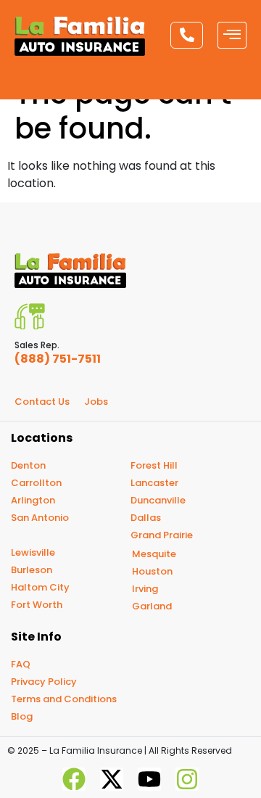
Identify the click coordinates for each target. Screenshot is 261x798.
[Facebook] (74, 779)
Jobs (96, 401)
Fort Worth (36, 605)
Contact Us (42, 401)
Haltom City (40, 587)
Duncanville (158, 500)
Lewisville (33, 552)
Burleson (31, 570)
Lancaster (154, 483)
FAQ (20, 664)
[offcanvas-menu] (232, 35)
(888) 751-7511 (57, 358)
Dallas (145, 518)
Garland (152, 606)
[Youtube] (149, 779)
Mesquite (154, 554)
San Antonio (40, 518)
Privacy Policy (44, 681)
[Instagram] (187, 779)
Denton (28, 465)
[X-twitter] (111, 779)
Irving (145, 589)
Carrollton (36, 483)
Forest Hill (154, 465)
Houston (152, 571)
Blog (22, 716)
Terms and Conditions (64, 699)
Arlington (33, 500)
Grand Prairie (161, 535)
